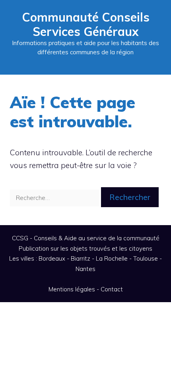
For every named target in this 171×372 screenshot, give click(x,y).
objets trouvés (90, 248)
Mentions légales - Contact (86, 289)
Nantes (85, 269)
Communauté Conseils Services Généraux (86, 24)
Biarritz (80, 258)
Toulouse (145, 258)
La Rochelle (112, 258)
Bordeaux (52, 258)
